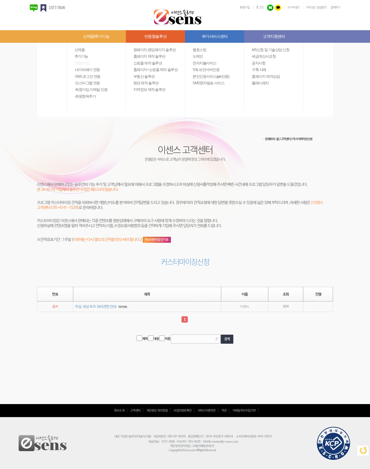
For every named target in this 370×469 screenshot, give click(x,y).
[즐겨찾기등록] (44, 8)
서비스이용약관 (207, 410)
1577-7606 (57, 8)
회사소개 (119, 410)
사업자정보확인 (182, 410)
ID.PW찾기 (294, 7)
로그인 (260, 7)
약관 (224, 410)
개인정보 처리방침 (157, 410)
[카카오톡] (278, 7)
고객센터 (135, 410)
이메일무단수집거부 (244, 410)
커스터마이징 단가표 (156, 240)
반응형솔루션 (155, 36)
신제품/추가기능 (96, 36)
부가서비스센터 (215, 36)
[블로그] (35, 8)
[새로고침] (363, 450)
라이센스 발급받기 (317, 7)
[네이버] (270, 7)
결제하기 (335, 7)
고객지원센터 (274, 36)
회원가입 (245, 7)
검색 (227, 339)
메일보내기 (207, 446)
